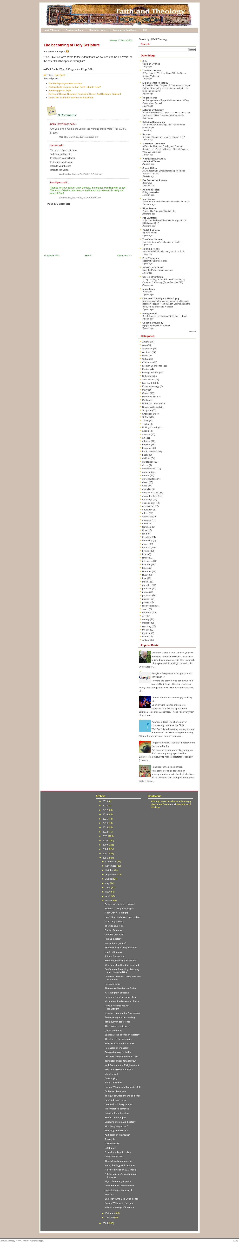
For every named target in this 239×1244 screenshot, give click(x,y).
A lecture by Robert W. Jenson (120, 1169)
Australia (147, 352)
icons (145, 554)
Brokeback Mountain (115, 1091)
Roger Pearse (149, 97)
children (146, 458)
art (144, 437)
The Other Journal (152, 239)
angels (146, 430)
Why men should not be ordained (122, 965)
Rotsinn (146, 134)
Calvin (145, 359)
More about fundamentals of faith (122, 1001)
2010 (105, 840)
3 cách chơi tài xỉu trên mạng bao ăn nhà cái (163, 251)
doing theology (150, 496)
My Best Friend (149, 232)
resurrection (148, 605)
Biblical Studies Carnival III (118, 1190)
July (107, 883)
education (147, 509)
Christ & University (152, 322)
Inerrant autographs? (115, 943)
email (173, 804)
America (146, 341)
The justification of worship (118, 1161)
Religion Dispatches (153, 122)
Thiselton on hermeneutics (118, 1039)
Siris (144, 61)
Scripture (147, 410)
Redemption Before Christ (154, 261)
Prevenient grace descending (120, 1017)
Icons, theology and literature (120, 1165)
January (109, 1217)
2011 (105, 836)
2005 (105, 1223)
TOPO (235, 1241)
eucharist (147, 516)
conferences (149, 468)
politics (146, 599)
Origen (146, 393)
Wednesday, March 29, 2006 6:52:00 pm (80, 197)
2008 (105, 849)
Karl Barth (60, 75)
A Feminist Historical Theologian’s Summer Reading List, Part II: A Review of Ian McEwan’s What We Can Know (165, 149)
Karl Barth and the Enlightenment (122, 1065)
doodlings (147, 499)
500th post (110, 1148)
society (146, 619)
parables (147, 585)
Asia (144, 345)
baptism (146, 444)
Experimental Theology (155, 82)
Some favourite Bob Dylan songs (121, 1198)
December (111, 861)
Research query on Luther (118, 1052)
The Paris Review (151, 70)
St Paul (146, 417)
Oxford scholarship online (118, 1152)
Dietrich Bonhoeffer (152, 365)
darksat (54, 145)
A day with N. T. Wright (116, 912)
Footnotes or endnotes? (117, 1048)
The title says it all (114, 926)
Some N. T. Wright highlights (119, 908)
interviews (147, 561)
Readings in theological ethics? (167, 767)
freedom (147, 537)
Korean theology (151, 386)
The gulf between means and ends (122, 1095)
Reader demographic (115, 1117)
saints (145, 609)
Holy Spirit (147, 376)
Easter (146, 369)
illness (145, 557)
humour (146, 547)
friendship (147, 540)
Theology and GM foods (117, 1130)
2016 (105, 814)
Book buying (111, 1078)
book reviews (149, 451)
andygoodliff (149, 313)
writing (146, 640)
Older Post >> (124, 255)
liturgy (145, 575)
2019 (105, 801)
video (145, 636)
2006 (105, 858)
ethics (145, 513)
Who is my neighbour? (116, 1126)
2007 (105, 853)
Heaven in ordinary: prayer (118, 1104)
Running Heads (151, 248)
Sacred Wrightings (152, 277)
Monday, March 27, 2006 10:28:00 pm (78, 137)
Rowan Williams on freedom (119, 1203)
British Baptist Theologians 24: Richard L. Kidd (164, 316)
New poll (109, 1194)
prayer (146, 602)
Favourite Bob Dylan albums (119, 1185)
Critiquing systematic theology (120, 1122)
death (145, 482)
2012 (105, 831)
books (145, 454)
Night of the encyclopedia (118, 1181)
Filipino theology (113, 939)
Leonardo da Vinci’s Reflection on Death (161, 242)
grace (145, 544)
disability (147, 489)
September (111, 874)
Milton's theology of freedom (119, 1207)
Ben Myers (56, 182)
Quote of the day (113, 930)
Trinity (145, 420)
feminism (147, 527)
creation (146, 472)
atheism (146, 441)
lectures (146, 564)
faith (144, 523)
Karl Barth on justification (117, 1135)
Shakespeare (149, 413)
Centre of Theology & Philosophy (160, 298)
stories (146, 622)
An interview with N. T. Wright (120, 904)
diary (145, 485)
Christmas (147, 362)
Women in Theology (153, 143)
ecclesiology (148, 503)
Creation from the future (117, 1113)
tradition (146, 633)
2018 (105, 805)
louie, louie (148, 289)
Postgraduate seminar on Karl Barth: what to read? (74, 87)
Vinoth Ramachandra (154, 158)
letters (145, 568)
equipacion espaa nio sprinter (156, 325)
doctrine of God (150, 492)
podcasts (147, 595)
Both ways (147, 183)
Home (88, 255)
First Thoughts (150, 258)
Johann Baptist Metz (115, 956)
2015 (105, 818)
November (111, 865)
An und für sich (151, 189)
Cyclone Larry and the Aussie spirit (122, 1013)
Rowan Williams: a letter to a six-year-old (172, 652)
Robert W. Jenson (151, 403)
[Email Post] (69, 51)
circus (145, 465)
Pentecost (147, 291)
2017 (105, 810)
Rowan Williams (150, 407)
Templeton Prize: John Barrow (120, 1061)
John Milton (148, 379)
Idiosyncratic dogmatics (117, 1108)
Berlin (145, 355)
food (144, 533)
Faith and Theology (7, 1241)
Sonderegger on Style (59, 90)
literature (147, 571)
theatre (146, 629)
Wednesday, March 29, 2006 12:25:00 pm (80, 174)
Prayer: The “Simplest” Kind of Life (158, 211)
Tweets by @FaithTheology (153, 39)
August (109, 878)
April (108, 896)
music (145, 581)
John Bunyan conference (117, 1021)
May (107, 891)
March (109, 900)
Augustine (147, 348)
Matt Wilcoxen (52, 30)
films (145, 530)
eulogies (147, 520)
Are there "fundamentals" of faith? (122, 1056)
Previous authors (74, 30)
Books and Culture (152, 267)
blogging (147, 448)
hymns (146, 551)
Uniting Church (150, 427)
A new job (110, 1139)
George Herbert (150, 372)
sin (144, 616)
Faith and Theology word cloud (121, 997)
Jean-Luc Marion (113, 1082)
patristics (147, 588)
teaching (147, 626)
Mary (145, 389)
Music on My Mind (151, 64)
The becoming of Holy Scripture (72, 45)
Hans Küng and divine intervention (122, 917)
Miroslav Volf (111, 1074)
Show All (192, 331)
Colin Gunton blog (114, 1156)
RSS (145, 30)
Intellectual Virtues (151, 161)
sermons (147, 612)
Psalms (146, 400)
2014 (105, 823)
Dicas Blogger (37, 1241)
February (110, 1213)
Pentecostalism (150, 396)
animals (146, 434)
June (108, 887)
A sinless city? (112, 1143)
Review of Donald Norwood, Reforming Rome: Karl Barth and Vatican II (84, 94)
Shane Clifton (150, 168)
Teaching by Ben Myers (124, 30)
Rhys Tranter (149, 208)
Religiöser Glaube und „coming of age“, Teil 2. (163, 137)
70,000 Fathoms (151, 230)
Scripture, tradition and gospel (120, 960)
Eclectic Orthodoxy (153, 110)
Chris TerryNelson (59, 124)
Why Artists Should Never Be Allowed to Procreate (166, 201)
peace (145, 592)
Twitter (146, 424)
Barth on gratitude (114, 921)
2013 (105, 827)
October (109, 870)
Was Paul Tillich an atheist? (119, 1069)
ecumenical (148, 506)
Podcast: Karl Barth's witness (119, 1043)
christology (148, 461)
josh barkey (148, 199)
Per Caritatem (149, 217)
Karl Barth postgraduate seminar (65, 83)
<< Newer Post (51, 255)
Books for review (97, 30)
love (144, 578)
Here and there (112, 984)
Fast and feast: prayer (116, 1100)
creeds (146, 475)
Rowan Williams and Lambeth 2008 (123, 1087)
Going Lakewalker (150, 192)
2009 (105, 844)
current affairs (149, 479)
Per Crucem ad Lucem (154, 180)
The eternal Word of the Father (121, 988)
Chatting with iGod (114, 934)
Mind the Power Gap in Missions (157, 270)
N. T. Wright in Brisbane (117, 992)
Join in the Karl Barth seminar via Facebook (70, 97)
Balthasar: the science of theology (122, 1034)
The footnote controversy (118, 1026)
